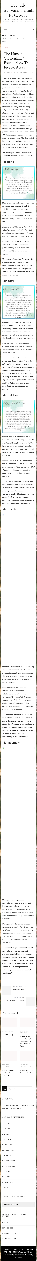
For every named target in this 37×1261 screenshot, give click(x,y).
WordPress (18, 1258)
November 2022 (8, 1166)
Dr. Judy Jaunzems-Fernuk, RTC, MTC (18, 10)
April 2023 (6, 1140)
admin (8, 72)
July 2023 (6, 1124)
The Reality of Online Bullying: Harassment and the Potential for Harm (25, 1041)
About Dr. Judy (7, 1035)
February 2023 (8, 1150)
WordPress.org (9, 1239)
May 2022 (6, 1177)
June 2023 (6, 1129)
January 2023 (7, 1156)
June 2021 (6, 1187)
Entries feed (7, 1228)
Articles (7, 48)
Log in (5, 1223)
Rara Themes (19, 1255)
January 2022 (7, 1182)
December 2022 (8, 1161)
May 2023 (6, 1134)
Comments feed (9, 1233)
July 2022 (6, 1171)
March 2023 (7, 1145)
